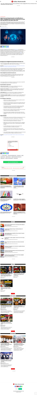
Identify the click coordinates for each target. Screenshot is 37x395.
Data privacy (19, 155)
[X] (1, 46)
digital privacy (16, 49)
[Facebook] (2, 46)
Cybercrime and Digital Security (12, 155)
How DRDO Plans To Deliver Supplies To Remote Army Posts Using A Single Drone (19, 199)
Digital (22, 155)
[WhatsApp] (21, 386)
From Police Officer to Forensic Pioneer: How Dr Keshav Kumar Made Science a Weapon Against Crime (6, 275)
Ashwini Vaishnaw (4, 155)
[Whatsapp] (5, 46)
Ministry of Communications (9, 158)
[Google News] (8, 46)
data (21, 52)
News (4, 3)
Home (1, 3)
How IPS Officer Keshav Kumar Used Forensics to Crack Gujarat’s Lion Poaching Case (19, 274)
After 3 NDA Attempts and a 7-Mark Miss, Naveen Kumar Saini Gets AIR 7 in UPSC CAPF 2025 (6, 307)
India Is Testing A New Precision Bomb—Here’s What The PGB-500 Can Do (6, 212)
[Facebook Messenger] (6, 46)
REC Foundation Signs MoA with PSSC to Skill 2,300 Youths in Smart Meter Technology (6, 361)
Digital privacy (2, 158)
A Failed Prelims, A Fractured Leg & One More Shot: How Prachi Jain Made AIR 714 (6, 323)
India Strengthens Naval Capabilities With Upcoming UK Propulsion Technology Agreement (5, 200)
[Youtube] (16, 386)
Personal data (16, 158)
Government (2, 16)
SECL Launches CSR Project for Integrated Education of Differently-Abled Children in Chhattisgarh (19, 344)
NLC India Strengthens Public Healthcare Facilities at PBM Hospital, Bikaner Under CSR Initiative (6, 344)
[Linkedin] (4, 46)
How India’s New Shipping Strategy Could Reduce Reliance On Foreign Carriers (18, 187)
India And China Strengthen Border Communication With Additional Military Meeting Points (6, 187)
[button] (0, 1)
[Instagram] (19, 386)
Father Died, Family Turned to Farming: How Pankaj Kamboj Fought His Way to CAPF (19, 307)
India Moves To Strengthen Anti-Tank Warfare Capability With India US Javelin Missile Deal (19, 213)
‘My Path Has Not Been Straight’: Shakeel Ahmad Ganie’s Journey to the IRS (6, 288)
